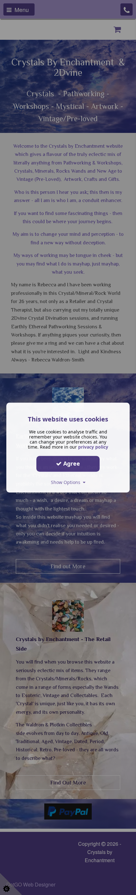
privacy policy (93, 447)
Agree (71, 463)
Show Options (67, 482)
